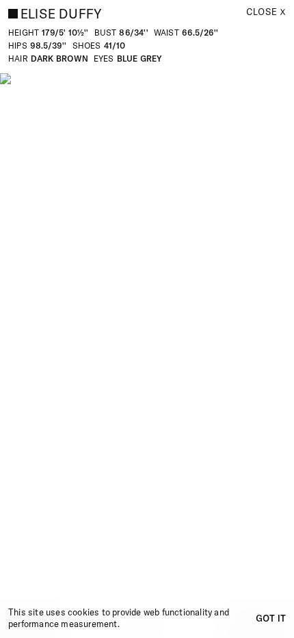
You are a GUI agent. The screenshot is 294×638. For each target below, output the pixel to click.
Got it (271, 618)
